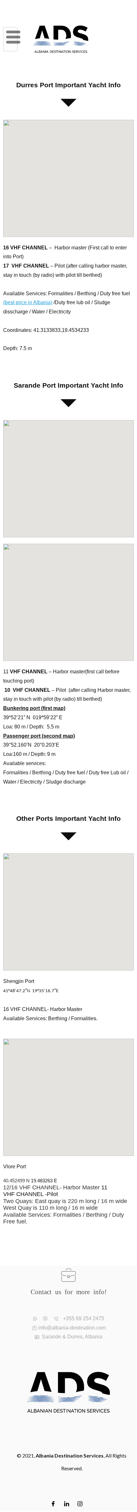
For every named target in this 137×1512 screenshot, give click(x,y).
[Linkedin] (66, 1501)
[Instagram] (80, 1501)
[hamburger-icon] (10, 39)
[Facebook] (53, 1501)
